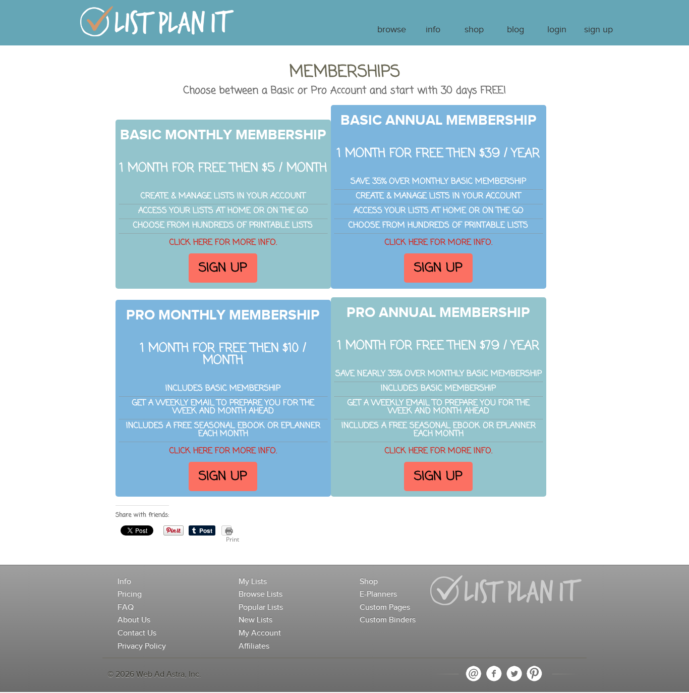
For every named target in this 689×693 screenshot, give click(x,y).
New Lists (255, 620)
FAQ (126, 607)
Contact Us (137, 633)
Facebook (494, 674)
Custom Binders (388, 620)
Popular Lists (261, 607)
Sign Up (598, 29)
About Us (134, 620)
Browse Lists (260, 594)
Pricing (130, 594)
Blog (515, 29)
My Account (260, 633)
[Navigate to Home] (157, 26)
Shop (474, 29)
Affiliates (254, 646)
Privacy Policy (142, 646)
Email (474, 674)
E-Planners (378, 594)
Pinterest (534, 674)
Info (433, 29)
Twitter (514, 674)
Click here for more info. (223, 243)
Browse (391, 29)
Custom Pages (385, 607)
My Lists (253, 582)
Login (556, 29)
